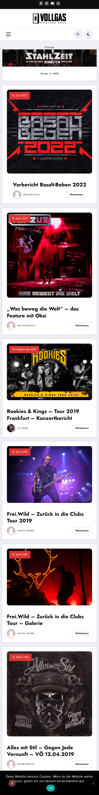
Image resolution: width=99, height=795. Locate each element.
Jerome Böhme (26, 325)
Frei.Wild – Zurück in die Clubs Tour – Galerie (45, 620)
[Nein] (93, 783)
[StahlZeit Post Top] (49, 58)
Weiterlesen (76, 194)
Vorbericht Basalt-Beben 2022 (49, 184)
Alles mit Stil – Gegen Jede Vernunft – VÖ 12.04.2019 (40, 751)
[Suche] (78, 34)
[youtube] (52, 3)
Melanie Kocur (31, 194)
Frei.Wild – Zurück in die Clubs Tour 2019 (45, 517)
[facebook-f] (41, 3)
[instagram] (47, 3)
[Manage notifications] (12, 783)
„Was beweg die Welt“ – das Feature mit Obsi (43, 312)
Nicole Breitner (26, 764)
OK (51, 788)
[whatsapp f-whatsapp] (58, 3)
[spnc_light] (88, 34)
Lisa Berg (22, 428)
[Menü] (8, 34)
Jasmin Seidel (25, 530)
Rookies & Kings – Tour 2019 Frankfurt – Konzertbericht (43, 415)
